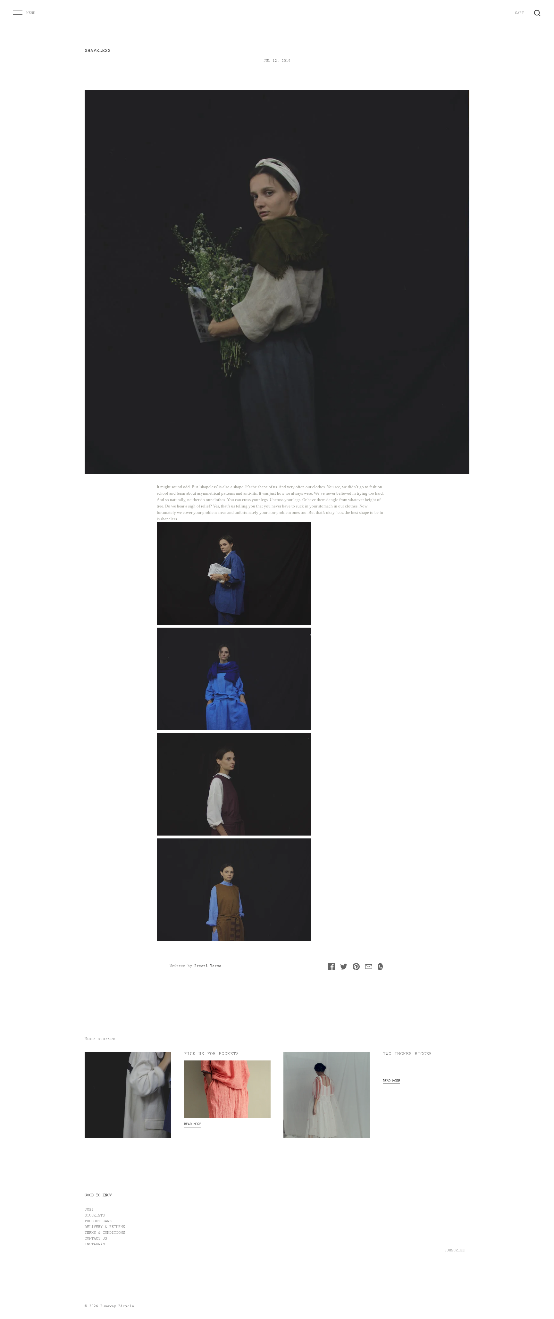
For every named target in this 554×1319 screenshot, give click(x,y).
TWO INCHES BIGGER (407, 1054)
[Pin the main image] (356, 968)
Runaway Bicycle (117, 1306)
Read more (192, 1124)
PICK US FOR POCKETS (211, 1054)
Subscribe (454, 1251)
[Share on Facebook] (331, 968)
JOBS (89, 1210)
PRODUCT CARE (98, 1222)
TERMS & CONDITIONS (105, 1233)
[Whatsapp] (380, 968)
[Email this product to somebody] (368, 968)
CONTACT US (96, 1239)
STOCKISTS (95, 1216)
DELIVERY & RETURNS (105, 1227)
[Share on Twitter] (343, 968)
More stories (100, 1039)
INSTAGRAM (95, 1245)
